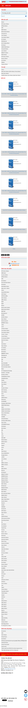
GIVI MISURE (3, 401)
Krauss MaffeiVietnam (5, 453)
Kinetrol (2, 22)
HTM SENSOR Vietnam (5, 424)
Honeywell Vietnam (4, 48)
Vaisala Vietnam (4, 600)
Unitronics (3, 596)
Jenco (2, 435)
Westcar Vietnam (4, 614)
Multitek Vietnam (4, 495)
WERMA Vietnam (4, 612)
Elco (2, 361)
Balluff (2, 301)
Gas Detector (3, 638)
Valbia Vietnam (3, 602)
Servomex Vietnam (4, 552)
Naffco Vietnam (4, 497)
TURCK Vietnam (4, 593)
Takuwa (2, 575)
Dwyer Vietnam (4, 345)
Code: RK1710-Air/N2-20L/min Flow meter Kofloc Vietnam (14, 210)
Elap (2, 359)
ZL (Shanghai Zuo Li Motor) (6, 625)
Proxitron (3, 529)
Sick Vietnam (3, 562)
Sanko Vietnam (4, 545)
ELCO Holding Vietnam (5, 43)
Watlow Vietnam (4, 608)
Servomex (3, 550)
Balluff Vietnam (4, 29)
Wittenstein (3, 619)
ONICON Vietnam (4, 516)
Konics (2, 447)
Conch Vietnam (4, 35)
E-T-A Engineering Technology (6, 370)
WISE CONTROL (4, 617)
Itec (2, 432)
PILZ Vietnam (3, 524)
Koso (2, 449)
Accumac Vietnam (4, 274)
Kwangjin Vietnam (4, 455)
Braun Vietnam (4, 319)
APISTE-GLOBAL (4, 295)
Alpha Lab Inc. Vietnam (5, 288)
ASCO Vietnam (4, 297)
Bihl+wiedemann (4, 313)
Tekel (2, 577)
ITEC (2, 434)
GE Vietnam (3, 45)
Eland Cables (3, 357)
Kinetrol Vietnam (4, 439)
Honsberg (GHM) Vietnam (6, 420)
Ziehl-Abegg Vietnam (5, 623)
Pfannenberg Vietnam (5, 520)
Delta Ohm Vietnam (4, 340)
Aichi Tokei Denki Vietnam (5, 282)
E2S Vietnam (3, 349)
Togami (2, 587)
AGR (2, 27)
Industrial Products (4, 642)
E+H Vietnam (3, 39)
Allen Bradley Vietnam (5, 286)
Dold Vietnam (3, 343)
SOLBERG (3, 568)
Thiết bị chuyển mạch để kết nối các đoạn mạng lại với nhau (11, 648)
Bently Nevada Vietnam (5, 31)
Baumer (2, 305)
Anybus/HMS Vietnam (5, 292)
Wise (2, 616)
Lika (2, 460)
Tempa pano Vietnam (5, 579)
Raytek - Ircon (3, 531)
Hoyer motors (3, 422)
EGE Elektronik (4, 41)
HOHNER (3, 416)
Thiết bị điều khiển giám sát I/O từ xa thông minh (9, 650)
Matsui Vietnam (4, 468)
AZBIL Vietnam (4, 299)
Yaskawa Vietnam (4, 64)
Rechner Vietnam (4, 58)
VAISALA (3, 62)
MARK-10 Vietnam (4, 462)
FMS (2, 386)
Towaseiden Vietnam (5, 591)
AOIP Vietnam (3, 294)
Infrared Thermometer (5, 644)
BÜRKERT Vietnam (4, 322)
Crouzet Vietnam (4, 336)
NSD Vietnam (3, 510)
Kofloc (14, 248)
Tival (2, 585)
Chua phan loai (4, 33)
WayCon (2, 610)
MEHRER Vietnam (4, 476)
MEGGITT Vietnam (4, 52)
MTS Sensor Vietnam (5, 23)
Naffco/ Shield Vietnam (5, 499)
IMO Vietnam (3, 428)
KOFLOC (3, 443)
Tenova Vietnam (4, 583)
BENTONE (3, 311)
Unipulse (2, 595)
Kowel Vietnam (4, 451)
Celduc (2, 324)
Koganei (2, 445)
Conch (2, 326)
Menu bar (8, 5)
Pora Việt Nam (3, 526)
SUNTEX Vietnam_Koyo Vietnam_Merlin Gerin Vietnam (11, 75)
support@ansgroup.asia (9, 668)
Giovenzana (3, 399)
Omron (2, 514)
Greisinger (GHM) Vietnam (6, 403)
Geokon (2, 395)
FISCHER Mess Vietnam (5, 376)
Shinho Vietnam (4, 558)
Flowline (2, 380)
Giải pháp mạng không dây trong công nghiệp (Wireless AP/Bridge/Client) (14, 640)
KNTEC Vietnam (4, 441)
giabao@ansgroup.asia (15, 263)
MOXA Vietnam (4, 54)
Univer (2, 598)
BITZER (2, 315)
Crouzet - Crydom (4, 334)
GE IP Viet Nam (4, 389)
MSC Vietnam (3, 491)
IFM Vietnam (3, 426)
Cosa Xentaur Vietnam (5, 37)
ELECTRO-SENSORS (5, 365)
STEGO (2, 572)
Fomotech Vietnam (4, 387)
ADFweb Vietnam (4, 25)
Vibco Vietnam (3, 606)
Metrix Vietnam (4, 483)
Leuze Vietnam (4, 50)
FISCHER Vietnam (4, 378)
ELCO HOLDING (4, 363)
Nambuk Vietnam (4, 501)
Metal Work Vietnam (4, 481)
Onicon (2, 69)
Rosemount (3, 535)
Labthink (2, 456)
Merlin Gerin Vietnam (5, 73)
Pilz (2, 522)
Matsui (2, 466)
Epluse (2, 368)
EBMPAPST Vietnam (5, 353)
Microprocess (3, 485)
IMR (2, 430)
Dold (2, 341)
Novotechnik (3, 508)
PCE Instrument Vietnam (5, 518)
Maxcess (3, 470)
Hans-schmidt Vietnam (5, 412)
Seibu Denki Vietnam (5, 549)
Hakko (2, 407)
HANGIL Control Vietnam (5, 409)
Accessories (3, 631)
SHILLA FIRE (3, 556)
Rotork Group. (3, 541)
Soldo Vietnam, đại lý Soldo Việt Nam (7, 570)
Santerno (3, 547)
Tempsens (3, 581)
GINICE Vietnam (4, 397)
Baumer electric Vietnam (5, 307)
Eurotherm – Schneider (5, 372)
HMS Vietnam (3, 414)
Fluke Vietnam (3, 382)
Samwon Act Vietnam (5, 543)
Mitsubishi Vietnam (4, 487)
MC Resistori (3, 472)
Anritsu (2, 290)
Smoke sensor (4, 646)
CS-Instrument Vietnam (5, 338)
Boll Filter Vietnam (4, 317)
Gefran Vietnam (4, 391)
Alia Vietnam (3, 284)
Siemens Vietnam (4, 564)
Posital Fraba (3, 527)
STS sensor (3, 573)
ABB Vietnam (3, 272)
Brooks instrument (4, 320)
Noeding (2, 504)
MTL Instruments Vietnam (5, 493)
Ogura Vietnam (4, 512)
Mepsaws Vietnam (4, 478)
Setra (2, 554)
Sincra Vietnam (4, 566)
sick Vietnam (3, 60)
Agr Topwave (3, 280)
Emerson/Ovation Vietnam (6, 366)
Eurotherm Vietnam (4, 374)
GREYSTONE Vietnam (5, 47)
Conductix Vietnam (4, 328)
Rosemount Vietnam (4, 537)
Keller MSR (3, 437)
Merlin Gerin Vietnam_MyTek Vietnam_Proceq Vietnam (10, 71)
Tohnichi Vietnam (4, 589)
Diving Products (4, 636)
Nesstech (3, 502)
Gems (2, 393)
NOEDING (3, 506)
